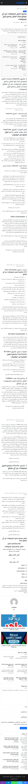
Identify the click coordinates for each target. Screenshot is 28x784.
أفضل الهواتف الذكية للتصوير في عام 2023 (21, 665)
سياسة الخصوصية (14, 778)
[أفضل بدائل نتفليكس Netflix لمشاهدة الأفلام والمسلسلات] (23, 755)
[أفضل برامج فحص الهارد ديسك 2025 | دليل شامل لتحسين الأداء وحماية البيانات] (23, 768)
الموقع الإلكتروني (24, 717)
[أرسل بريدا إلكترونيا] (21, 22)
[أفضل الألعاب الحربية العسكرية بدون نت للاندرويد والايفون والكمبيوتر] (23, 762)
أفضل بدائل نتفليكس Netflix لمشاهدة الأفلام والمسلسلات (10, 753)
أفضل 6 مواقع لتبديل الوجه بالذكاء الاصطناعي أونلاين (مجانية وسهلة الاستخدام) (11, 739)
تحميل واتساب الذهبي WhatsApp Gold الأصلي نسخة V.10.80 (10, 51)
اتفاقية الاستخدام (6, 776)
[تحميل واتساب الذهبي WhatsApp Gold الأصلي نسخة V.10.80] (21, 52)
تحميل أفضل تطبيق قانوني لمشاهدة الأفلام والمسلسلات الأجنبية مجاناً (10, 747)
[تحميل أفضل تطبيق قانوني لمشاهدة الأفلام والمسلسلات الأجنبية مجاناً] (23, 748)
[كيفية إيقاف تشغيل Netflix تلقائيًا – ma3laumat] (21, 672)
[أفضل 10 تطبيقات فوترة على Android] (21, 67)
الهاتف (18, 8)
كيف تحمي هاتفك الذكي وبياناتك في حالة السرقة (8, 678)
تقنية (21, 8)
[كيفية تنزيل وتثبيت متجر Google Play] (21, 60)
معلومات (23, 22)
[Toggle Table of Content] (23, 75)
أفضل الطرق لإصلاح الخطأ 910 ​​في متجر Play (7, 665)
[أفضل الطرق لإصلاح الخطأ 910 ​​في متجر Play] (7, 659)
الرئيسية (24, 8)
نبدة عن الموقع (13, 776)
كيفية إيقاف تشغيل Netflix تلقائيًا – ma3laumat (21, 678)
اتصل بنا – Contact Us (20, 776)
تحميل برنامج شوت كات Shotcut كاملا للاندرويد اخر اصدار (10, 45)
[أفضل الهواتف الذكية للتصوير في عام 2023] (21, 659)
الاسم (25, 706)
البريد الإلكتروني (23, 711)
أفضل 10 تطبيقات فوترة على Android (11, 66)
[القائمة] (1, 3)
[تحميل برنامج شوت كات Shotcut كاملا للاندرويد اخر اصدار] (21, 46)
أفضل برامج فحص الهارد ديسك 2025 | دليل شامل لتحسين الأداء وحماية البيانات (10, 767)
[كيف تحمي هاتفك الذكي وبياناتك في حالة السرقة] (7, 672)
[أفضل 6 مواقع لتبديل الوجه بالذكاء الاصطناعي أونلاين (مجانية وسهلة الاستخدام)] (23, 740)
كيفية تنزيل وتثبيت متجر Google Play (10, 57)
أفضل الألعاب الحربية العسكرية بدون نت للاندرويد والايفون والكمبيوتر (10, 760)
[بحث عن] (26, 3)
